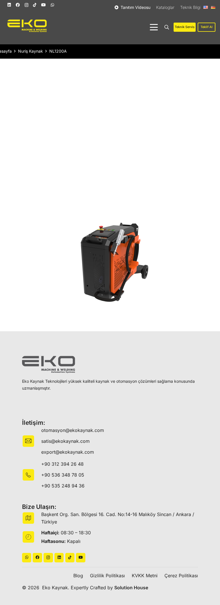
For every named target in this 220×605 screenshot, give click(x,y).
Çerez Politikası (181, 575)
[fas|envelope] (31, 441)
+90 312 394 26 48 (62, 464)
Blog (78, 575)
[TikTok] (34, 5)
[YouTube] (43, 5)
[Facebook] (18, 5)
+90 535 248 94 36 (63, 486)
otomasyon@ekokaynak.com (72, 430)
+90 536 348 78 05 (62, 475)
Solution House (131, 587)
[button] (154, 27)
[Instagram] (26, 5)
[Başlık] (37, 557)
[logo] (27, 25)
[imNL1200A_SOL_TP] (110, 262)
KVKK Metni (145, 575)
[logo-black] (48, 364)
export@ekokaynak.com (67, 452)
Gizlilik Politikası (107, 575)
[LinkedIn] (9, 5)
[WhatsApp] (52, 5)
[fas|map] (31, 518)
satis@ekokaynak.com (65, 441)
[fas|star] (31, 475)
